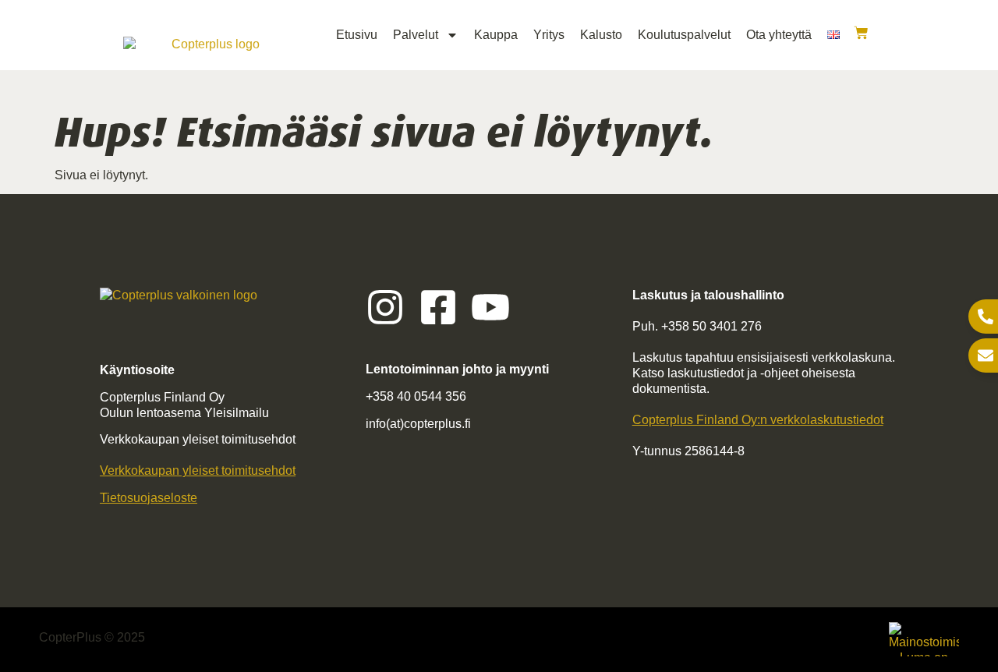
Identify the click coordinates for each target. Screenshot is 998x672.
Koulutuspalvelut (684, 34)
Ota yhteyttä (779, 34)
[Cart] (861, 33)
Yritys (548, 34)
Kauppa (496, 34)
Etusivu (356, 34)
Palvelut (415, 34)
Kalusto (601, 34)
